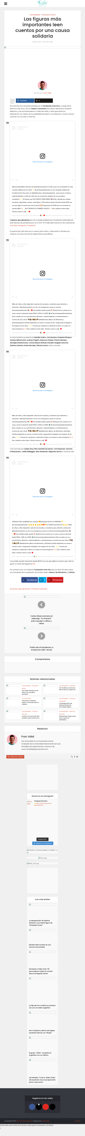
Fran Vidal (49, 42)
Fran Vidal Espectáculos (24, 1121)
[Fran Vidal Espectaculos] (42, 3)
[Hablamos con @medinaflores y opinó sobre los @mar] (50, 812)
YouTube (13, 225)
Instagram (22, 225)
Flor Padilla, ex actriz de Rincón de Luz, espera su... (67, 689)
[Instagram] (52, 1107)
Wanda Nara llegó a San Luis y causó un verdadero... (67, 718)
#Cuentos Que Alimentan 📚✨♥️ (34, 215)
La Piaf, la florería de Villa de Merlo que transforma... (31, 717)
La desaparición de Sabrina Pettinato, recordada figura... (65, 705)
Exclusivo (35, 686)
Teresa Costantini (40, 589)
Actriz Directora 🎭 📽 (30, 556)
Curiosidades (35, 15)
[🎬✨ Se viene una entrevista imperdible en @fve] (34, 812)
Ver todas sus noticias (15, 757)
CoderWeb (45, 1121)
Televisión (62, 701)
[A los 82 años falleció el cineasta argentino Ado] (50, 822)
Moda (24, 688)
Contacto (77, 1121)
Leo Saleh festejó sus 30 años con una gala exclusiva (30, 692)
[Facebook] (32, 1107)
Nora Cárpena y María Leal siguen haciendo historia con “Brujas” (42, 1031)
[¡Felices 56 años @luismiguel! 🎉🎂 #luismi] (50, 831)
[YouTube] (45, 1107)
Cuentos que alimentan (20, 589)
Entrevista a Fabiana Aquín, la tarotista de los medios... (30, 702)
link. (34, 564)
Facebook (31, 225)
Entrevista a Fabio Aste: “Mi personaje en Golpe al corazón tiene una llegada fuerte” (41, 971)
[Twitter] (39, 1107)
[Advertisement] (42, 777)
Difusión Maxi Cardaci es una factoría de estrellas (40, 946)
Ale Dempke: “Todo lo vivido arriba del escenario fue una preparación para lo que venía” (42, 1080)
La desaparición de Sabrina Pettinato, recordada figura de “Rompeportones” (40, 923)
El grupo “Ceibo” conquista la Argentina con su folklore (40, 1054)
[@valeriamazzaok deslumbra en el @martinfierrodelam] (34, 822)
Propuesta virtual (48, 15)
